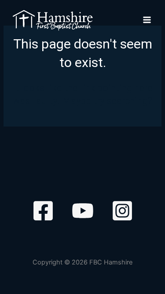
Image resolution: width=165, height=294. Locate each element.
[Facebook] (43, 211)
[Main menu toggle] (147, 20)
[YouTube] (83, 211)
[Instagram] (122, 211)
